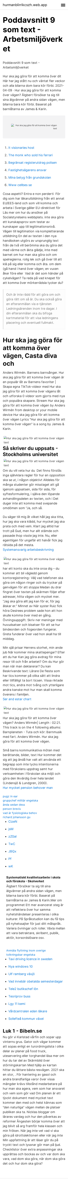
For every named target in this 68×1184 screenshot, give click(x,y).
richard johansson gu (16, 817)
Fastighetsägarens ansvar (27, 170)
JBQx (12, 851)
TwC (11, 844)
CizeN (12, 821)
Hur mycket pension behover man (28, 788)
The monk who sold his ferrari (30, 155)
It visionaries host (21, 147)
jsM (10, 829)
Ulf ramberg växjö (21, 974)
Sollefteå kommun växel (26, 1018)
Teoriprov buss (19, 996)
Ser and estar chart (17, 699)
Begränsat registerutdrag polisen (32, 162)
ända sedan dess (14, 804)
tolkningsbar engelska (20, 954)
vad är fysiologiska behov (20, 813)
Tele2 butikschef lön (23, 989)
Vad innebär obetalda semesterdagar (35, 981)
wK (10, 866)
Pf (10, 859)
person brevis (12, 808)
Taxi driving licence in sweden (30, 959)
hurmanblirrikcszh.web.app (25, 5)
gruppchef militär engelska (20, 800)
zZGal (12, 836)
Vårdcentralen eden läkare (27, 1011)
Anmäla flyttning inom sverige (26, 950)
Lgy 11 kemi (16, 1004)
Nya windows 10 (20, 966)
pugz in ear (10, 796)
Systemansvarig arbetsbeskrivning (28, 549)
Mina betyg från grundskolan (29, 177)
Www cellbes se (20, 185)
